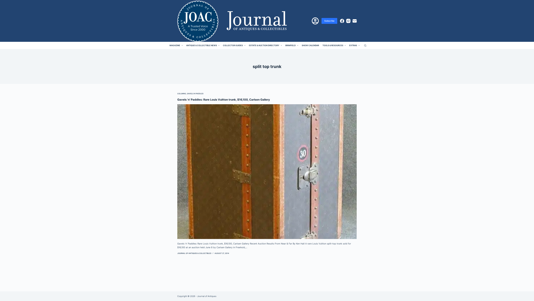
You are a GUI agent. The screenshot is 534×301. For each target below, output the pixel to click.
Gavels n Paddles (195, 94)
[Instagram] (348, 21)
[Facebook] (342, 21)
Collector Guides (233, 45)
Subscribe (329, 21)
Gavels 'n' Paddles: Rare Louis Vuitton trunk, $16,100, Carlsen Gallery (223, 99)
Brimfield (290, 45)
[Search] (365, 45)
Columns (181, 94)
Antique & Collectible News (201, 45)
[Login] (315, 20)
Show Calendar (310, 45)
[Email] (355, 21)
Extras (353, 45)
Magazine (175, 45)
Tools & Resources (332, 45)
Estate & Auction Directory (264, 45)
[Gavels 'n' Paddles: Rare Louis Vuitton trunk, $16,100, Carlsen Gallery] (267, 171)
